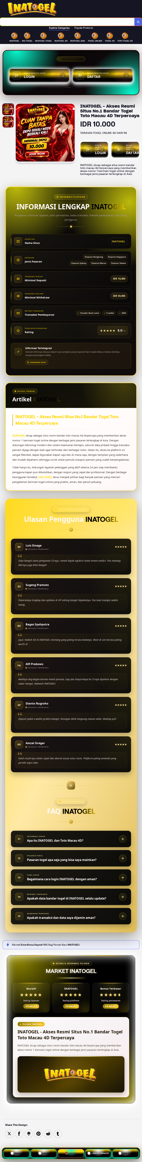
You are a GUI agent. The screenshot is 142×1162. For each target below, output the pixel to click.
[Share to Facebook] (19, 1133)
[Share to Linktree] (29, 1133)
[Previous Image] (18, 133)
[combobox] (67, 22)
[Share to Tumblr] (58, 1133)
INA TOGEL (45, 477)
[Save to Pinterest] (38, 1133)
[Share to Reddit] (48, 1133)
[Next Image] (72, 133)
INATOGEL (18, 435)
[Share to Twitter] (9, 1133)
